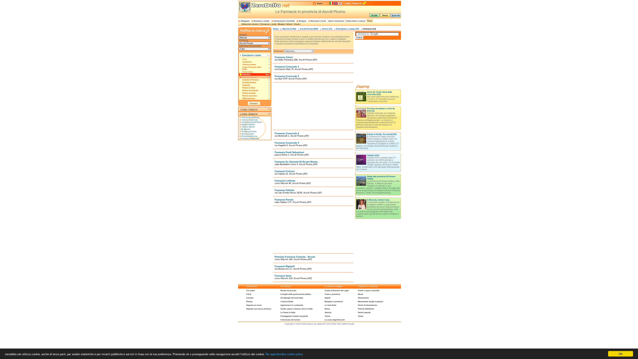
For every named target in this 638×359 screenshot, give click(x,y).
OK (621, 354)
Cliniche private (249, 64)
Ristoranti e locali (318, 21)
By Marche (245, 129)
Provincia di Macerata (250, 138)
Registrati (357, 3)
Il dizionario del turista (290, 320)
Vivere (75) (327, 29)
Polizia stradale (249, 93)
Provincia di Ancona (249, 136)
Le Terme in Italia (287, 312)
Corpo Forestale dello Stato (251, 68)
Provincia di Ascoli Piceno (251, 122)
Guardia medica (249, 82)
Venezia (328, 312)
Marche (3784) (289, 29)
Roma (327, 309)
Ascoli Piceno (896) (309, 29)
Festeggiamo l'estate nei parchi (294, 316)
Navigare (302, 21)
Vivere (369, 21)
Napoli (327, 298)
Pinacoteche (363, 298)
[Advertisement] (313, 106)
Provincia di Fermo (249, 131)
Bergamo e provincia (334, 301)
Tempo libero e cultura (355, 21)
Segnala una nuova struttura (258, 309)
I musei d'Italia (286, 301)
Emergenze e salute (268, 24)
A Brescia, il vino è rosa (378, 200)
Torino (327, 316)
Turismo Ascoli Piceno (250, 118)
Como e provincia (332, 294)
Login (348, 3)
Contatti (249, 298)
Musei (360, 294)
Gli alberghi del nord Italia (291, 298)
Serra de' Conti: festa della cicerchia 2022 (379, 93)
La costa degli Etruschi (335, 320)
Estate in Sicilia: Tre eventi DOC (382, 134)
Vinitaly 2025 (373, 155)
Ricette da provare (288, 291)
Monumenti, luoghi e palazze (370, 301)
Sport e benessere (336, 21)
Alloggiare (245, 21)
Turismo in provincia (249, 120)
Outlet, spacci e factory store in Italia (296, 309)
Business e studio (261, 21)
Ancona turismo (247, 134)
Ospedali (246, 85)
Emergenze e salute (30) (347, 29)
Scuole (297, 24)
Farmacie (246, 74)
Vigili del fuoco (248, 98)
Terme (360, 316)
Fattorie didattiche (366, 309)
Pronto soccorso (249, 96)
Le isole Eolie (330, 305)
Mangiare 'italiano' (285, 24)
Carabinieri (247, 62)
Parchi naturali (364, 312)
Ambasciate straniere (250, 24)
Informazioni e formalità (284, 21)
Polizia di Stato (248, 88)
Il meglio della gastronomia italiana (295, 294)
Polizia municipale (250, 90)
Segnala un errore (254, 305)
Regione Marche (248, 124)
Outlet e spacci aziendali (368, 291)
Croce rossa (247, 72)
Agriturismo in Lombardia (291, 305)
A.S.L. (244, 59)
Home (319, 3)
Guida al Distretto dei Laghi (337, 291)
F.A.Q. (249, 294)
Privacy (249, 301)
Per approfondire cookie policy (284, 354)
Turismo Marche (248, 127)
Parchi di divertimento (367, 305)
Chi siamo (250, 291)
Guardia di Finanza (250, 80)
